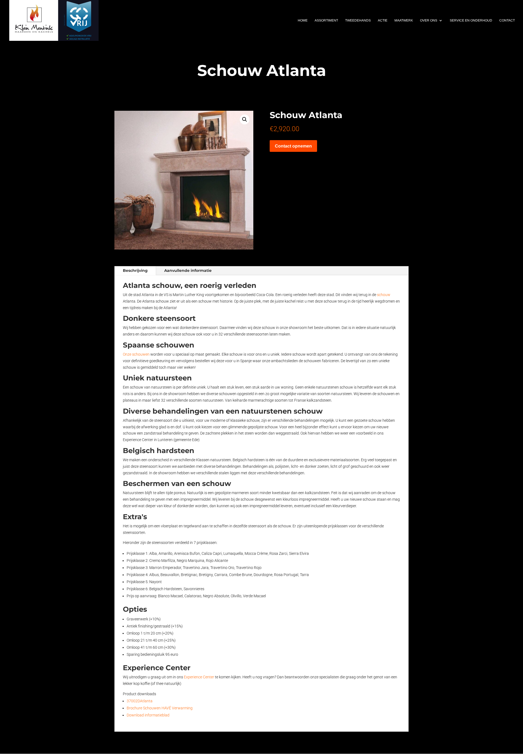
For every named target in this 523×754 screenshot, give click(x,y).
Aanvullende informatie (188, 270)
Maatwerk (403, 20)
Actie (382, 20)
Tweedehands (358, 20)
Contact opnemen (293, 146)
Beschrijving (135, 270)
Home (303, 20)
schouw (383, 295)
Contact (507, 20)
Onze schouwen (136, 354)
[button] (245, 119)
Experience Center (199, 677)
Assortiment (326, 20)
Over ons (428, 20)
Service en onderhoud (471, 20)
